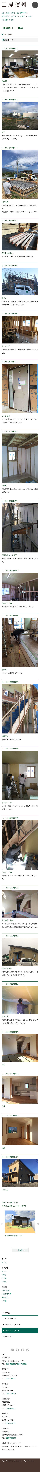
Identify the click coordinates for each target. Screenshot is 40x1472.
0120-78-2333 (11, 1364)
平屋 (4, 1301)
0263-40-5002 (11, 1394)
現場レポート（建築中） (12, 1324)
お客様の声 (7, 1336)
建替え (5, 1297)
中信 (4, 1278)
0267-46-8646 (11, 1438)
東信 (4, 1275)
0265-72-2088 (22, 1364)
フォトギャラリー (9, 1318)
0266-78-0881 (11, 1423)
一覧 (4, 1262)
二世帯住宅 (7, 1294)
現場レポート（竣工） (11, 1330)
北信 (4, 1271)
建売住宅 (6, 1291)
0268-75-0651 (11, 1408)
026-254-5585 (11, 1379)
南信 (4, 1282)
